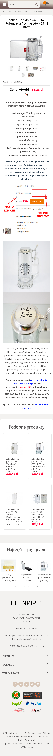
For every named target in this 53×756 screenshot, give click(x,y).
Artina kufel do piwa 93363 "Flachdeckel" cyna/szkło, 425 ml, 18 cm (38, 514)
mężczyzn (35, 369)
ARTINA (18, 82)
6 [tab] (37, 586)
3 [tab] (24, 586)
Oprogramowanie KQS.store (18, 743)
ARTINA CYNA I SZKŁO (19, 11)
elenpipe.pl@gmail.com (30, 638)
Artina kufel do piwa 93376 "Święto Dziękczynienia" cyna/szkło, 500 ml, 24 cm (13, 515)
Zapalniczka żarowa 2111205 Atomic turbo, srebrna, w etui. (26, 577)
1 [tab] (15, 586)
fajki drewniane (34, 355)
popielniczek (42, 373)
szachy (45, 355)
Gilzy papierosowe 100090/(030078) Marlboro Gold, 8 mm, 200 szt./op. (8, 577)
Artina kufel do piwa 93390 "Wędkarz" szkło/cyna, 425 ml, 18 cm (13, 464)
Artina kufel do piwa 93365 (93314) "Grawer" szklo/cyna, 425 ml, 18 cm (39, 464)
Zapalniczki (41, 352)
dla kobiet (25, 369)
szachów (19, 373)
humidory (21, 355)
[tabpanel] (9, 570)
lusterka (43, 359)
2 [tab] (19, 586)
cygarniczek (30, 373)
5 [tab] (33, 586)
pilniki (7, 362)
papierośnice (10, 355)
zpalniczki (15, 362)
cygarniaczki (25, 362)
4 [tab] (28, 586)
